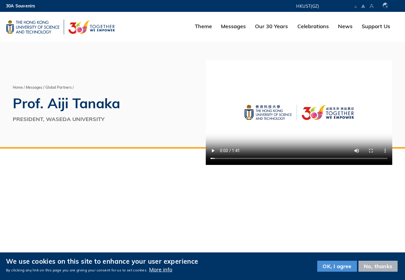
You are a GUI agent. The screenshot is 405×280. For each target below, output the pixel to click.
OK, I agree (337, 266)
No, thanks (378, 266)
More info (160, 269)
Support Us (376, 26)
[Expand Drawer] (336, 6)
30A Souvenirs (20, 6)
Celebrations (313, 26)
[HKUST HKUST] (32, 27)
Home (18, 87)
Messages (233, 26)
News (345, 26)
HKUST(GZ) (307, 6)
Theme (203, 26)
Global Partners (58, 87)
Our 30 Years (271, 26)
